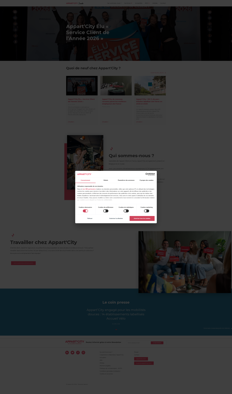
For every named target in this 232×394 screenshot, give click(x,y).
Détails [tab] (106, 180)
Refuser (89, 218)
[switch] (105, 210)
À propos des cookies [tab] (147, 180)
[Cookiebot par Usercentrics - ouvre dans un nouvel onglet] (147, 174)
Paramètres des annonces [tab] (126, 180)
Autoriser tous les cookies (142, 218)
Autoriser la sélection (116, 218)
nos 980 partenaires (89, 189)
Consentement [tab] (85, 180)
